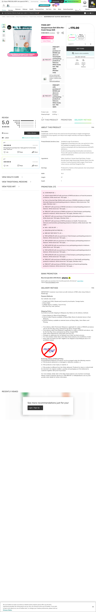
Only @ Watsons (80, 10)
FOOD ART (46, 25)
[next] (80, 9)
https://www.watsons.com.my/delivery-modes (77, 337)
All (3, 138)
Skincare (18, 9)
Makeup (25, 9)
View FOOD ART (9, 187)
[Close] (93, 607)
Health (31, 9)
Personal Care (39, 9)
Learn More (80, 281)
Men (54, 9)
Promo (4, 10)
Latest (7, 138)
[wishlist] (58, 32)
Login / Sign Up (34, 408)
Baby (59, 9)
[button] (92, 4)
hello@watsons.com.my (81, 375)
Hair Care (48, 9)
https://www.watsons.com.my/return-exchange (76, 374)
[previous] (42, 118)
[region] (48, 607)
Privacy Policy (7, 610)
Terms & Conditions (55, 81)
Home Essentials (68, 9)
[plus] (90, 44)
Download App (34, 1)
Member (10, 10)
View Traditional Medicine (15, 182)
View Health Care (10, 177)
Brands (87, 9)
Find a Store (43, 1)
